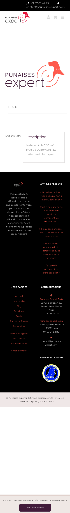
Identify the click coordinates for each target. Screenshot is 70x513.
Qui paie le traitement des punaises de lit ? (51, 269)
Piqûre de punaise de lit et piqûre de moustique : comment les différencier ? (51, 214)
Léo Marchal (25, 401)
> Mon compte (19, 350)
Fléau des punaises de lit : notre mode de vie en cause (51, 232)
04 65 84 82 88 (51, 331)
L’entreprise (19, 301)
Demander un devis (35, 507)
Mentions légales (19, 333)
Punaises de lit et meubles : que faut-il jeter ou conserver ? (51, 196)
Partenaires (19, 326)
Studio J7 (50, 401)
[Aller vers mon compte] (48, 16)
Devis (19, 316)
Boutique (19, 311)
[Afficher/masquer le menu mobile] (63, 16)
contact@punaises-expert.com (45, 7)
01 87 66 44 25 (40, 3)
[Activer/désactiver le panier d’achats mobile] (55, 16)
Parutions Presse (19, 321)
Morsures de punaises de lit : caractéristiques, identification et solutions (51, 250)
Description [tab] (13, 135)
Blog (19, 306)
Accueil (19, 296)
